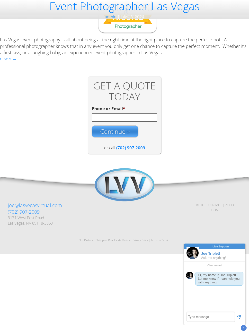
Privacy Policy (140, 240)
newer (8, 58)
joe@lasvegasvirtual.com (35, 205)
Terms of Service (160, 240)
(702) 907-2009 (24, 212)
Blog (200, 205)
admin (110, 16)
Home (215, 210)
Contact (215, 205)
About (230, 205)
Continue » (115, 131)
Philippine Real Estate (109, 240)
